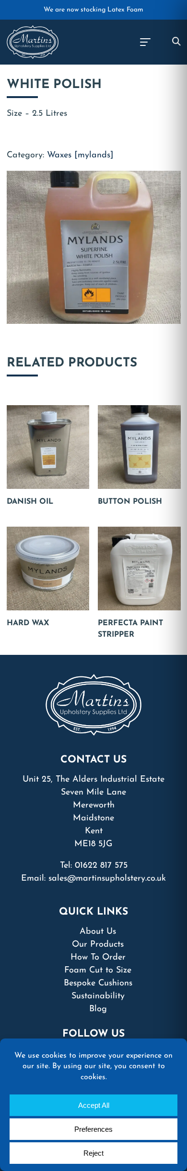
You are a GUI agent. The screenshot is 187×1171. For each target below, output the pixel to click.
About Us (98, 932)
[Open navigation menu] (144, 42)
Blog (98, 1009)
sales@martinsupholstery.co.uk (107, 878)
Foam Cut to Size (97, 970)
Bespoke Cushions (98, 983)
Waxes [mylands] (80, 155)
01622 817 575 (101, 866)
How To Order (98, 957)
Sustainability (98, 996)
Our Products (98, 944)
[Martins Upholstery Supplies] (33, 41)
